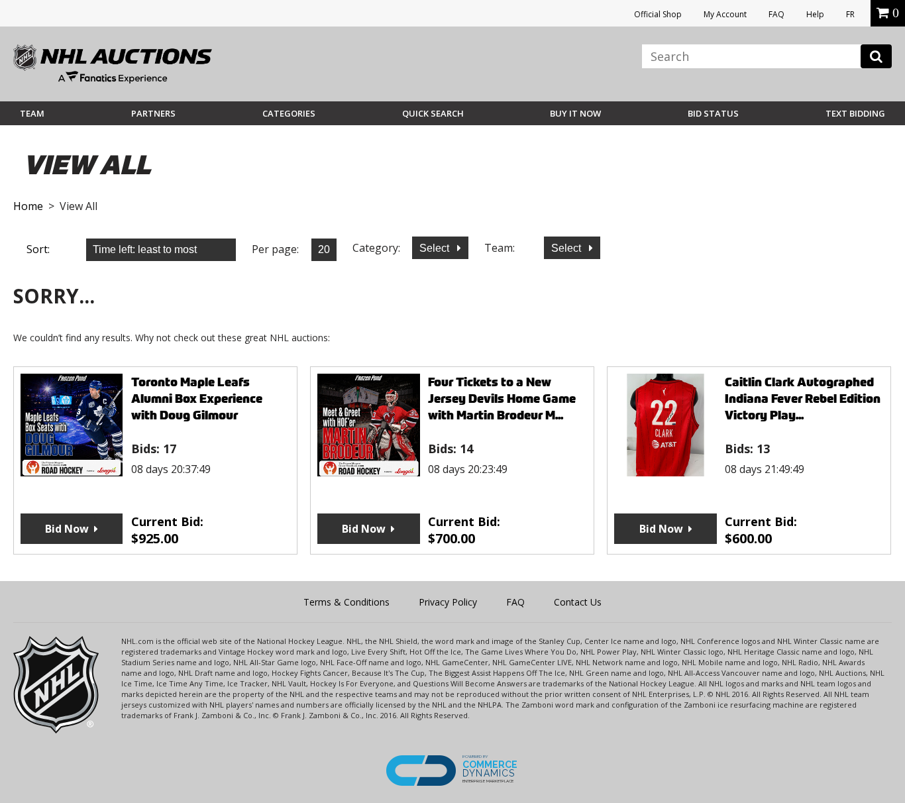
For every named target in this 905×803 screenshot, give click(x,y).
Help (815, 14)
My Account (725, 14)
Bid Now (67, 528)
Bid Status (713, 113)
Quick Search (433, 113)
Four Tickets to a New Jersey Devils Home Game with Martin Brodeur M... (502, 398)
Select (435, 248)
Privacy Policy (448, 602)
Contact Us (578, 602)
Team (32, 113)
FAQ (776, 14)
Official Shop (658, 14)
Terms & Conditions (346, 602)
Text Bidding (855, 113)
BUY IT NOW (575, 113)
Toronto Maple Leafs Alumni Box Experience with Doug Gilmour (196, 398)
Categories (288, 113)
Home (28, 206)
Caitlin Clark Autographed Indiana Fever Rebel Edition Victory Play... (802, 398)
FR (850, 14)
